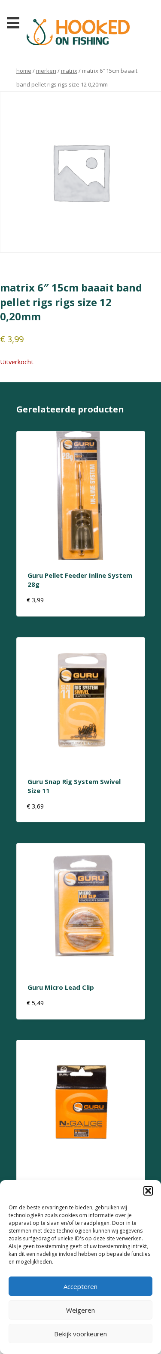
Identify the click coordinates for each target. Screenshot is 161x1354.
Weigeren (80, 1310)
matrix (69, 70)
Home (23, 70)
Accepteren (80, 1286)
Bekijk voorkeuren (80, 1333)
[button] (148, 1191)
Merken (46, 70)
